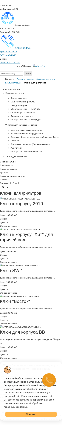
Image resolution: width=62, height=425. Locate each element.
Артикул (4, 172)
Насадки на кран (19, 105)
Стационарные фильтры (23, 112)
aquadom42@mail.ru (10, 62)
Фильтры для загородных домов (21, 125)
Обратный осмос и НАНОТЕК (25, 109)
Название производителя (12, 176)
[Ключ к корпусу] (20, 229)
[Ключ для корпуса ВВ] (20, 327)
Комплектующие (19, 98)
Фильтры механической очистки (26, 151)
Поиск (28, 73)
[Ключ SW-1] (20, 265)
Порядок (4, 179)
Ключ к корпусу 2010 (21, 203)
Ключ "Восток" (15, 301)
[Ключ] (19, 296)
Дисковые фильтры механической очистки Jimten (35, 137)
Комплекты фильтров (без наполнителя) (30, 144)
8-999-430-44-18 (8, 55)
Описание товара (8, 226)
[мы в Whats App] (39, 66)
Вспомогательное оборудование (27, 133)
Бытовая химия (12, 89)
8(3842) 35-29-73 (8, 51)
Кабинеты (15, 140)
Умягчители (16, 148)
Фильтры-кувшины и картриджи (26, 119)
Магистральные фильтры (23, 102)
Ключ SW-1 (11, 270)
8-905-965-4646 (23, 48)
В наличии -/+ (6, 165)
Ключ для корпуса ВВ (22, 332)
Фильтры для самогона (22, 116)
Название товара (8, 169)
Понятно (31, 414)
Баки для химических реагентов (26, 130)
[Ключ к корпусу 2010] (20, 199)
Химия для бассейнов (16, 156)
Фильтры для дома (14, 93)
